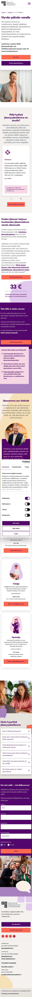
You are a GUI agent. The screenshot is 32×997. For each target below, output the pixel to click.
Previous (11, 198)
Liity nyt (15, 57)
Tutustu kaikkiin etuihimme (16, 204)
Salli (4, 845)
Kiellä (16, 534)
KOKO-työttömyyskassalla (9, 333)
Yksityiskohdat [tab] (16, 467)
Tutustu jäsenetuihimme (16, 63)
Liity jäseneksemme (15, 277)
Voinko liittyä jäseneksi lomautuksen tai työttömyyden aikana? (14, 746)
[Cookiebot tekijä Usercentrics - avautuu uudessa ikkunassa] (22, 462)
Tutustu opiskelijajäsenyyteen (16, 661)
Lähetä (16, 851)
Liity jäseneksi (19, 12)
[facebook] (3, 936)
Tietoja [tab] (27, 467)
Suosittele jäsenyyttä (16, 930)
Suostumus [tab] (5, 467)
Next (20, 198)
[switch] (27, 503)
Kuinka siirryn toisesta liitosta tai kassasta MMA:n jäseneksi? (14, 738)
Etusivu (3, 12)
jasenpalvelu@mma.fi (7, 948)
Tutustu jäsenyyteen (16, 550)
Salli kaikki (16, 523)
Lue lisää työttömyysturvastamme (10, 974)
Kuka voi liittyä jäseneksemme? (11, 731)
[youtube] (14, 936)
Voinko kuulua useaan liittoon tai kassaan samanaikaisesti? (14, 754)
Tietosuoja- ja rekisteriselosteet (10, 993)
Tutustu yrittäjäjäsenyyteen (16, 604)
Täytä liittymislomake (16, 342)
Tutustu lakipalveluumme (8, 958)
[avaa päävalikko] (29, 4)
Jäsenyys (10, 12)
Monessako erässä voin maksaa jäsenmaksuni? (12, 770)
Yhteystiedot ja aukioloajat (8, 963)
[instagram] (10, 936)
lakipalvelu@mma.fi (6, 956)
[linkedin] (7, 936)
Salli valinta (16, 528)
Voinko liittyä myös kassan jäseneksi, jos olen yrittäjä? (14, 762)
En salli (12, 845)
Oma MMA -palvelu (6, 966)
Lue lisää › (8, 178)
